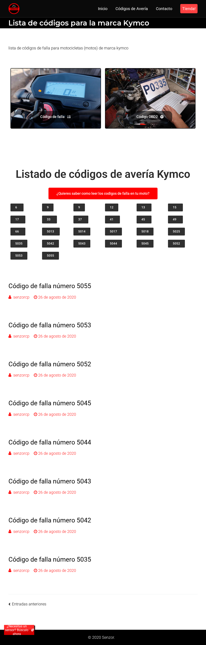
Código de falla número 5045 (49, 403)
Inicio (102, 8)
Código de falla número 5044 (49, 442)
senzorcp (21, 297)
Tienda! (189, 8)
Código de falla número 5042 (49, 520)
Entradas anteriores (29, 604)
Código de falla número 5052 (49, 364)
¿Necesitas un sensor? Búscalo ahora (16, 630)
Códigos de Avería (131, 8)
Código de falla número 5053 (49, 325)
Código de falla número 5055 (49, 286)
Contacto (164, 8)
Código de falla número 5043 (49, 481)
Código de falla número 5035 (49, 559)
